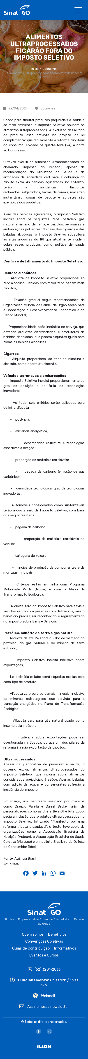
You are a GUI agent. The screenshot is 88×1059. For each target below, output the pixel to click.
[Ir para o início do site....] (16, 10)
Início (35, 68)
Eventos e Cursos (44, 955)
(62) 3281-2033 (47, 969)
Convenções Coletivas (44, 941)
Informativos (65, 948)
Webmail (47, 996)
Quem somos (33, 934)
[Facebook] (38, 1031)
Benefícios (57, 934)
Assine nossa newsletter (47, 1006)
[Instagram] (49, 1031)
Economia (50, 68)
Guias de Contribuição (31, 948)
